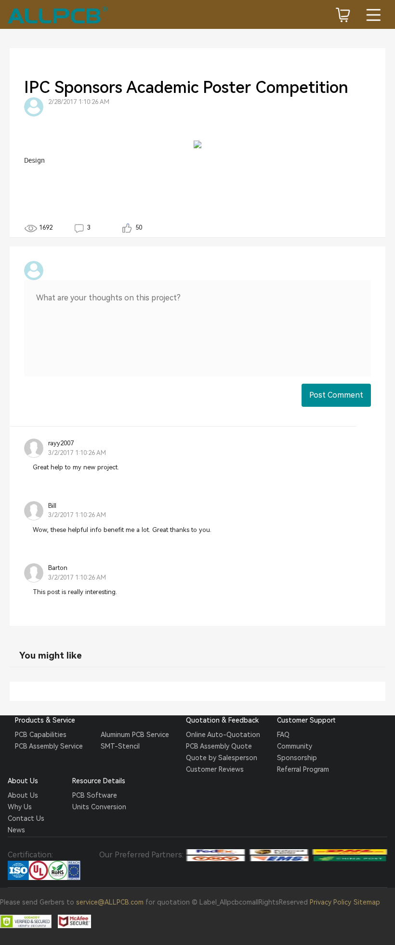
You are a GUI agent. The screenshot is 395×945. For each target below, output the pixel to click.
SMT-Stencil (120, 746)
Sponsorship (297, 758)
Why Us (20, 807)
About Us (23, 795)
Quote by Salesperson (221, 758)
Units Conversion (99, 807)
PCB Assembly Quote (219, 746)
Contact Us (26, 818)
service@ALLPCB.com (110, 902)
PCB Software (94, 795)
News (16, 830)
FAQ (283, 734)
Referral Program (303, 769)
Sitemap (367, 902)
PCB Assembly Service (49, 746)
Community (294, 746)
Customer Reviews (215, 769)
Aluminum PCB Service (135, 734)
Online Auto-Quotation (223, 734)
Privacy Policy (330, 902)
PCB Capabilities (40, 734)
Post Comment (336, 395)
